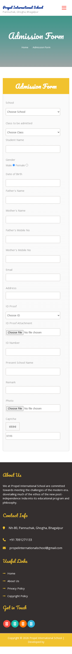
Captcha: (11, 419)
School (10, 102)
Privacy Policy (16, 588)
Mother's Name (15, 210)
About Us (13, 581)
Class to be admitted (19, 123)
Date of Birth (14, 174)
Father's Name (15, 190)
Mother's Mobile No (18, 250)
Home (25, 47)
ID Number (13, 343)
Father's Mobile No (18, 230)
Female (21, 165)
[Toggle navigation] (64, 7)
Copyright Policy (17, 596)
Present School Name (19, 362)
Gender (10, 160)
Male (9, 165)
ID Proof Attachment (19, 323)
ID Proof (11, 306)
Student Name (15, 140)
